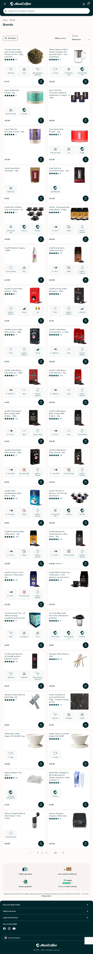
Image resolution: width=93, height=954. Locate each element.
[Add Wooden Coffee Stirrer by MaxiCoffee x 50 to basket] (41, 725)
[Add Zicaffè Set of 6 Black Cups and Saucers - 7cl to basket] (41, 239)
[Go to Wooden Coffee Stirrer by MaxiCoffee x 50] (24, 710)
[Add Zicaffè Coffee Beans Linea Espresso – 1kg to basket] (86, 402)
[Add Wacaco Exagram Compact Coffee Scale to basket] (86, 844)
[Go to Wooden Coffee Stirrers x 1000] (69, 670)
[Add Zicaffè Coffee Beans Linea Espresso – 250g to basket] (41, 402)
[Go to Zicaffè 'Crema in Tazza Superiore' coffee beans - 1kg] (24, 589)
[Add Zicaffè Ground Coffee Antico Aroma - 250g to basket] (41, 361)
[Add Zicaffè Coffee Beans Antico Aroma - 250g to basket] (41, 482)
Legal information (10, 917)
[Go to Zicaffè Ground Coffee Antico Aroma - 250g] (24, 346)
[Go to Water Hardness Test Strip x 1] (24, 789)
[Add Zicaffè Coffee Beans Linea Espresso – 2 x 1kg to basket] (86, 361)
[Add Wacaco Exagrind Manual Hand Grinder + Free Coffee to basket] (41, 844)
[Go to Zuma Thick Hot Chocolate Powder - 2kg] (24, 145)
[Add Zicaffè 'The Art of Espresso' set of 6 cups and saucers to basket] (86, 523)
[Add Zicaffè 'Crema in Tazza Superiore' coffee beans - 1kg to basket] (41, 604)
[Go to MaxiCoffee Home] (20, 4)
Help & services (9, 911)
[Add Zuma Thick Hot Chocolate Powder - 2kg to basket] (41, 159)
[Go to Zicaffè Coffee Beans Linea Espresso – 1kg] (69, 387)
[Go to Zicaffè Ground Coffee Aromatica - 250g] (69, 305)
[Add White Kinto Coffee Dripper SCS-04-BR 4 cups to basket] (41, 764)
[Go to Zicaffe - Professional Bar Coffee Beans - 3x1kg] (69, 224)
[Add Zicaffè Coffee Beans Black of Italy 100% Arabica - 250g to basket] (41, 441)
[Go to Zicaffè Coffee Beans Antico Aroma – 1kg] (69, 466)
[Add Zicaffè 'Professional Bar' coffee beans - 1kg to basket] (41, 564)
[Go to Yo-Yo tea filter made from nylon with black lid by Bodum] (69, 630)
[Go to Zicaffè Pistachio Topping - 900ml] (24, 264)
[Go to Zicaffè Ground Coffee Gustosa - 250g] (24, 305)
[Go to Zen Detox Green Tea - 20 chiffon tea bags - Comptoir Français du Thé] (24, 630)
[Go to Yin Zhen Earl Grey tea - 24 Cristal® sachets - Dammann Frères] (24, 670)
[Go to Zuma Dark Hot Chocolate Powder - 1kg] (69, 184)
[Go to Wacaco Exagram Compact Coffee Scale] (69, 829)
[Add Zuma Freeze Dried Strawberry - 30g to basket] (41, 198)
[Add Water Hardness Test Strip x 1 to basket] (41, 805)
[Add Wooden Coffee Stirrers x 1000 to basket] (86, 686)
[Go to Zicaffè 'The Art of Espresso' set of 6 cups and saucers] (69, 507)
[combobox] (46, 11)
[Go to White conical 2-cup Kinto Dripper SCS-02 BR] (69, 749)
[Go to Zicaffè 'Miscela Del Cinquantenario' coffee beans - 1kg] (69, 548)
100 (55, 853)
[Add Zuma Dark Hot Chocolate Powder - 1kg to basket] (86, 198)
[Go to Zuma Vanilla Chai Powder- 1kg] (24, 106)
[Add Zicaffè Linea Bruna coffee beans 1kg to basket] (86, 280)
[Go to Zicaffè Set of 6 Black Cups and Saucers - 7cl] (24, 224)
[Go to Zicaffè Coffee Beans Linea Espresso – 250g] (24, 387)
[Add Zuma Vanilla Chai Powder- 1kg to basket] (41, 120)
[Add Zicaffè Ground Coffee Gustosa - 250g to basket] (41, 321)
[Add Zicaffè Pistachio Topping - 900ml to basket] (41, 280)
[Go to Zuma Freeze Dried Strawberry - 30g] (24, 184)
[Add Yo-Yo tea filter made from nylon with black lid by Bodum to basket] (86, 645)
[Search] (5, 11)
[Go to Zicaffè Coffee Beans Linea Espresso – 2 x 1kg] (69, 346)
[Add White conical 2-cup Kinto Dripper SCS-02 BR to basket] (86, 764)
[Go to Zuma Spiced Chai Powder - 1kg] (69, 145)
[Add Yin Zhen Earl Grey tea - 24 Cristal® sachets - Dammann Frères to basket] (41, 686)
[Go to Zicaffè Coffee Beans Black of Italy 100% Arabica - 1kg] (69, 427)
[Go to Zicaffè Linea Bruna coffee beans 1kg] (69, 264)
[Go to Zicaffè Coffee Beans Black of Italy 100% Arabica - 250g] (24, 427)
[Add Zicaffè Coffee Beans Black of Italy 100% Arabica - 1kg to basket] (86, 441)
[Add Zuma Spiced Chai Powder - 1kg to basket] (86, 159)
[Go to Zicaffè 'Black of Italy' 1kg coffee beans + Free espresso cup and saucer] (69, 589)
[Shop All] (5, 4)
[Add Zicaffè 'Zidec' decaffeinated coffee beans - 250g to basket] (41, 523)
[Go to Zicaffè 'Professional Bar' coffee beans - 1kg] (24, 548)
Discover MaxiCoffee (11, 905)
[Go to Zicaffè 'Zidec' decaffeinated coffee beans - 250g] (24, 507)
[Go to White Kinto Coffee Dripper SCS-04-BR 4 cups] (24, 749)
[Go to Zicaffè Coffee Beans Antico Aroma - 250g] (24, 466)
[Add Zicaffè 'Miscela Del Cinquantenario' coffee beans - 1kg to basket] (86, 564)
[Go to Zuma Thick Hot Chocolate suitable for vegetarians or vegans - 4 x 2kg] (69, 106)
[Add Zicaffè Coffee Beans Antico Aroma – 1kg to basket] (86, 482)
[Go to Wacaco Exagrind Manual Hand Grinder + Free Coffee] (24, 829)
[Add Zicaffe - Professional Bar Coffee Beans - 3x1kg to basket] (86, 239)
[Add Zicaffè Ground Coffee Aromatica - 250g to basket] (86, 321)
